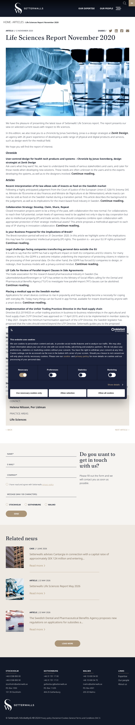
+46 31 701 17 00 (51, 676)
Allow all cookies (106, 393)
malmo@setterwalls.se (92, 684)
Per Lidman (38, 407)
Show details (114, 385)
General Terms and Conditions (82, 718)
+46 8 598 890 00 (13, 676)
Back (10, 429)
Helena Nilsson (19, 407)
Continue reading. (83, 173)
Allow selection (68, 393)
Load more (67, 643)
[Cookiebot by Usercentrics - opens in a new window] (113, 330)
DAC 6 (97, 718)
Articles (18, 22)
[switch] (52, 375)
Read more (36, 565)
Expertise (122, 676)
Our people (123, 680)
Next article (121, 429)
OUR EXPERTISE (86, 8)
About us (122, 684)
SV (132, 3)
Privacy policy (46, 718)
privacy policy (82, 356)
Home (7, 22)
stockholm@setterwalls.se (17, 684)
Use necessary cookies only (29, 393)
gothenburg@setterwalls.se (55, 684)
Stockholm (15, 504)
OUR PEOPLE (106, 8)
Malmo (51, 504)
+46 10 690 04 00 (90, 676)
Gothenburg (34, 504)
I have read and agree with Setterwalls (31, 484)
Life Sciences (18, 419)
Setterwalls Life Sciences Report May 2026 (55, 586)
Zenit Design (119, 133)
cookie (67, 356)
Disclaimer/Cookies (60, 718)
